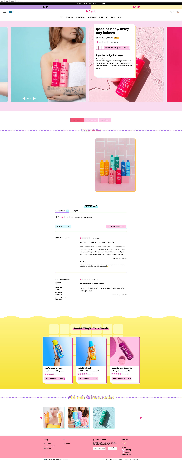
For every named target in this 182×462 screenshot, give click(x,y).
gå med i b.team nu (112, 448)
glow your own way (49, 446)
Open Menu (4, 12)
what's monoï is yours (53, 368)
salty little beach (84, 368)
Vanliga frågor (134, 459)
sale (119, 17)
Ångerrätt (126, 459)
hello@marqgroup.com (87, 266)
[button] (11, 12)
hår (107, 17)
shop (46, 440)
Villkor (110, 459)
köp (62, 17)
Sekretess (105, 459)
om (64, 440)
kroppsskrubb (80, 17)
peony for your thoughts (122, 368)
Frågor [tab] (75, 211)
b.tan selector (66, 443)
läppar (113, 17)
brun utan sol (47, 443)
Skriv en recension (116, 226)
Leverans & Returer (118, 459)
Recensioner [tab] (61, 211)
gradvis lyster (47, 448)
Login (171, 12)
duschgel (69, 17)
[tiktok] (125, 443)
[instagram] (122, 443)
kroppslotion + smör (95, 17)
